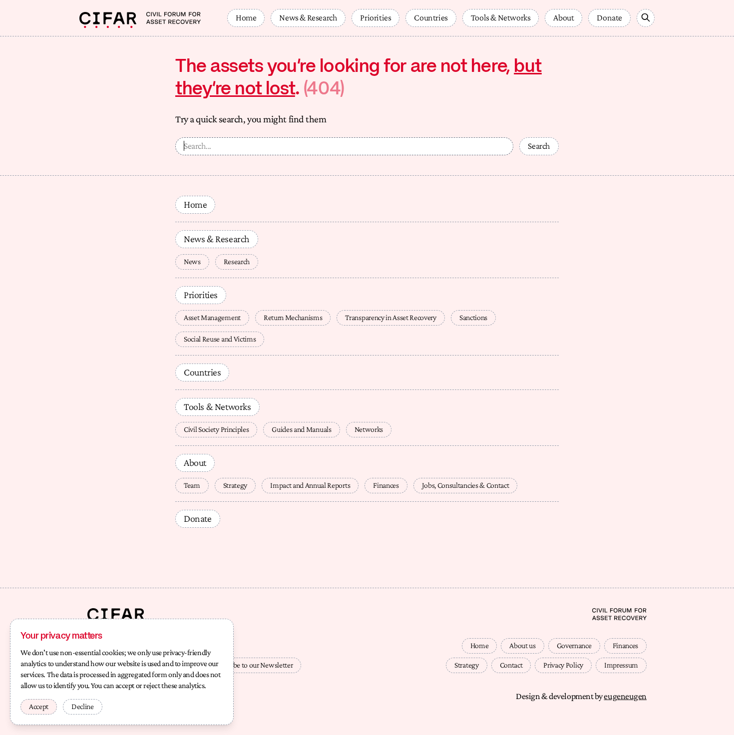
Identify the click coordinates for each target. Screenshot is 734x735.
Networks (369, 429)
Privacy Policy (563, 665)
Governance (574, 645)
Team (192, 485)
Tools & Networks (501, 17)
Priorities (375, 17)
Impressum (621, 665)
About (563, 17)
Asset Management (212, 317)
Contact (511, 665)
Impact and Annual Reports (310, 485)
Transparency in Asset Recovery (390, 317)
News (192, 261)
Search (539, 146)
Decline (82, 706)
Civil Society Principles (216, 429)
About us (522, 645)
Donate (609, 17)
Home (246, 17)
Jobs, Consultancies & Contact (465, 485)
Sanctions (473, 317)
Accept (38, 706)
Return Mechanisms (293, 317)
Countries (430, 17)
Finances (385, 485)
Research (237, 261)
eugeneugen (625, 696)
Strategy (235, 485)
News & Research (308, 17)
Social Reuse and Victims (220, 339)
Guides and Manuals (301, 429)
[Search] (646, 18)
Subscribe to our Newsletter (252, 665)
